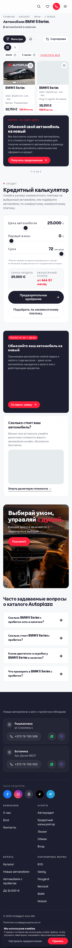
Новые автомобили (16, 872)
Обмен (42, 839)
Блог (6, 820)
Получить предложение (27, 160)
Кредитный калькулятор (46, 822)
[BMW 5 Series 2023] (53, 73)
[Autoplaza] (17, 6)
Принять (57, 941)
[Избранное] (47, 6)
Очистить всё (50, 55)
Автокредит (46, 813)
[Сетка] (7, 47)
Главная (9, 16)
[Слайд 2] (17, 82)
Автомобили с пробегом (12, 881)
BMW (37, 16)
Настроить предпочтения (25, 941)
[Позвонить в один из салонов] (56, 6)
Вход (41, 846)
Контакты (9, 827)
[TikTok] (40, 794)
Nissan (42, 901)
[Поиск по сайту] (38, 6)
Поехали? (19, 542)
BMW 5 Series (15, 88)
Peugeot (43, 879)
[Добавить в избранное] (30, 65)
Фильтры (17, 39)
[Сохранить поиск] (31, 39)
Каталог (24, 16)
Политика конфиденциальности (21, 922)
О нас (7, 813)
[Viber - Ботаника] (61, 764)
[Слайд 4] (22, 82)
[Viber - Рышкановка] (61, 736)
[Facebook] (7, 794)
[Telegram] (50, 794)
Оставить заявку (21, 405)
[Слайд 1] (14, 82)
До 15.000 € (11, 891)
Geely (42, 872)
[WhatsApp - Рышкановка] (52, 736)
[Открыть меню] (65, 6)
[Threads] (29, 794)
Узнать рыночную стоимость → (30, 489)
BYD (40, 864)
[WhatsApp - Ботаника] (52, 764)
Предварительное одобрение (33, 297)
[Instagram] (18, 794)
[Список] (14, 47)
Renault (43, 886)
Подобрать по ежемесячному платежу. (36, 311)
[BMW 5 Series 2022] (19, 73)
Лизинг (42, 832)
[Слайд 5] (24, 82)
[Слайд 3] (20, 82)
